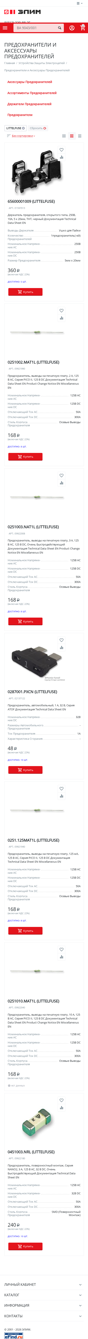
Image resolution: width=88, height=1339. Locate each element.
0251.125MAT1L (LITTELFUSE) (33, 840)
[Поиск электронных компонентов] (13, 1335)
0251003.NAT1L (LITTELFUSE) (33, 527)
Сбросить (36, 128)
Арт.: (11, 208)
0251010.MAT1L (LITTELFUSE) (33, 1001)
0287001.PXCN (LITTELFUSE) (32, 691)
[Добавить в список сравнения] (61, 157)
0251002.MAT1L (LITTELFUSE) (33, 362)
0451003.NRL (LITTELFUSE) (31, 1151)
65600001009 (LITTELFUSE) (31, 201)
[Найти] (59, 28)
